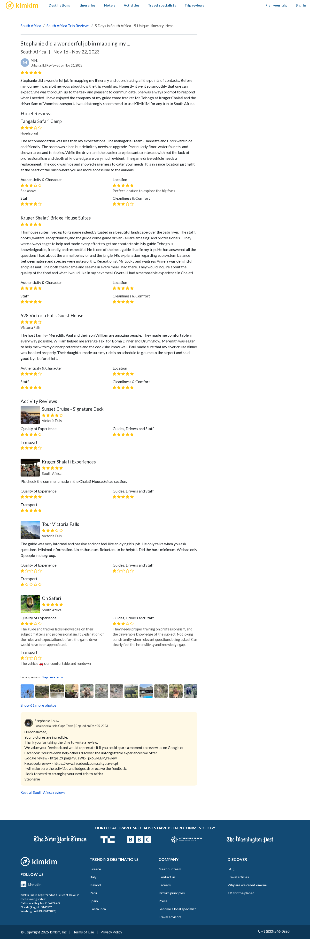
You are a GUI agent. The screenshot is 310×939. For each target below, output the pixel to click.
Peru (93, 893)
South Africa (31, 25)
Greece (95, 869)
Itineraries (86, 5)
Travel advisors (170, 917)
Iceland (95, 885)
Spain (94, 901)
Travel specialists (162, 5)
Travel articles (238, 877)
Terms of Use (83, 932)
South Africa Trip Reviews (67, 25)
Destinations (59, 5)
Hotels (109, 5)
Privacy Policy (111, 932)
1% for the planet (241, 893)
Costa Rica (98, 909)
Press (163, 901)
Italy (93, 877)
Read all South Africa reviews (43, 792)
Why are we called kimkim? (247, 885)
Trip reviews (194, 5)
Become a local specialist (177, 909)
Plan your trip (276, 5)
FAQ (231, 869)
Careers (165, 885)
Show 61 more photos (38, 705)
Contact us (167, 877)
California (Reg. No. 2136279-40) (40, 903)
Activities (132, 5)
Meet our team (170, 869)
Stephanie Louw (52, 677)
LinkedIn (34, 884)
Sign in (301, 5)
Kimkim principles (172, 893)
